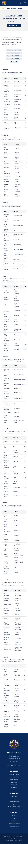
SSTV (14, 804)
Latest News (14, 796)
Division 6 (18, 56)
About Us (14, 816)
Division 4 (18, 53)
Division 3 (10, 53)
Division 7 (10, 59)
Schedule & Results (16, 8)
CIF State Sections (14, 826)
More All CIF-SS (13, 25)
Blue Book (14, 782)
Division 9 (14, 61)
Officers (14, 818)
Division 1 (10, 50)
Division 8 (18, 59)
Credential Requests (14, 801)
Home (8, 8)
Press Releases (14, 799)
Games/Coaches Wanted (14, 777)
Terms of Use (9, 840)
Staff (14, 821)
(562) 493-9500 (14, 761)
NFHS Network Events (14, 806)
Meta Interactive (18, 838)
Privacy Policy (18, 840)
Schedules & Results (14, 774)
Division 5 (10, 56)
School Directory (14, 779)
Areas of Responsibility (14, 823)
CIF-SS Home (14, 787)
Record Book (14, 784)
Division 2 (18, 50)
